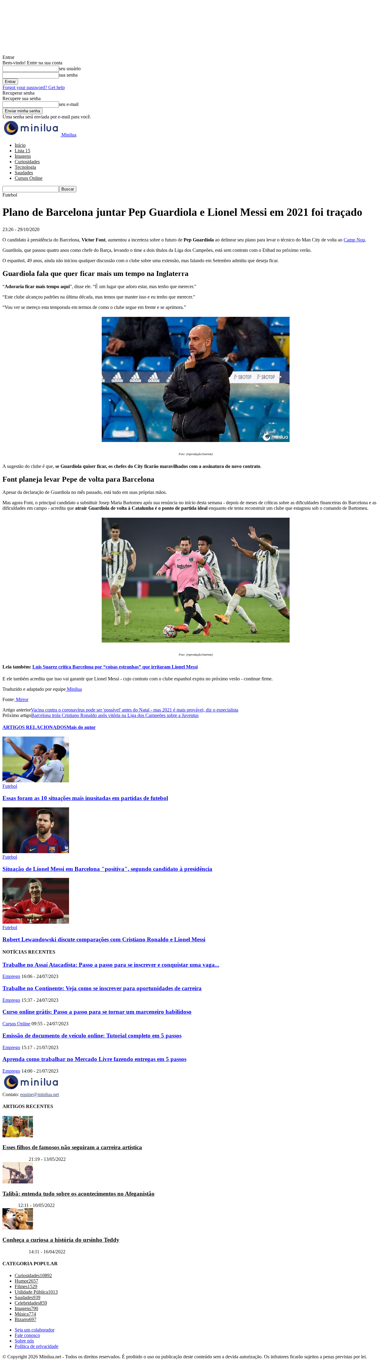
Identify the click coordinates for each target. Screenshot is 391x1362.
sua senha (68, 75)
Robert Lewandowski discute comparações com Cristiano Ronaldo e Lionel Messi (103, 939)
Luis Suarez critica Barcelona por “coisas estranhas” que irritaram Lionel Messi (115, 666)
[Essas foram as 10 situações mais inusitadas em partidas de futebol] (35, 780)
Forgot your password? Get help (33, 87)
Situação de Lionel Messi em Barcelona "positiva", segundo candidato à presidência (107, 869)
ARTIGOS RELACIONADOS (34, 727)
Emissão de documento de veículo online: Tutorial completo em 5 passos (91, 1035)
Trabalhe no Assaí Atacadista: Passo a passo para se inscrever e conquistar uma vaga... (110, 965)
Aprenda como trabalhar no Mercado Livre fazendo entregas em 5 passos (94, 1059)
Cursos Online (28, 178)
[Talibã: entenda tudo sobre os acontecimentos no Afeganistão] (17, 1181)
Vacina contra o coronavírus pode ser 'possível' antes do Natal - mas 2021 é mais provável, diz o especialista (134, 709)
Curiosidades (27, 161)
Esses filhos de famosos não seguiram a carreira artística (72, 1147)
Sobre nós (24, 1340)
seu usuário (70, 68)
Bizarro (9, 1205)
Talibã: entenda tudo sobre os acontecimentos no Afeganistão (78, 1193)
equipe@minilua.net (39, 1094)
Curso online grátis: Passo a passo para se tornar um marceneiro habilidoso (97, 1012)
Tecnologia (25, 167)
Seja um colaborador (34, 1329)
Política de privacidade (36, 1346)
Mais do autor (81, 727)
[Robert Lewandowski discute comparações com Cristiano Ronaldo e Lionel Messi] (35, 922)
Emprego (11, 976)
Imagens (23, 156)
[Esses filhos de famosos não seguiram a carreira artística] (17, 1135)
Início (20, 145)
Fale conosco (27, 1335)
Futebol (9, 786)
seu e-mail (69, 104)
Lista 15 (22, 150)
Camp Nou (354, 239)
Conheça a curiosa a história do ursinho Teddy (60, 1240)
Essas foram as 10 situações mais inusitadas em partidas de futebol (85, 798)
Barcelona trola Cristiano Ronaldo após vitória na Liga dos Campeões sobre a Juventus (115, 715)
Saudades (24, 172)
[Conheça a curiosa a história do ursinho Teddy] (17, 1227)
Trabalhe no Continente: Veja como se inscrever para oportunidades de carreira (102, 988)
